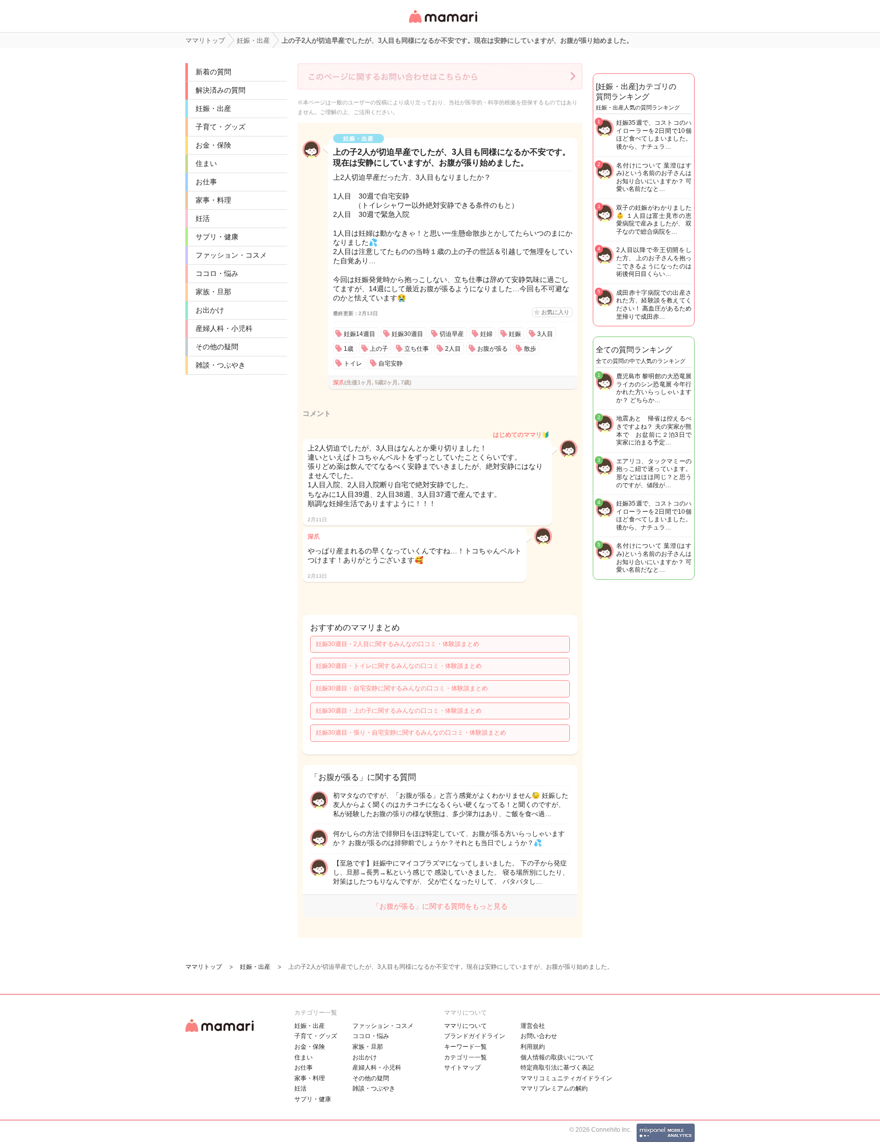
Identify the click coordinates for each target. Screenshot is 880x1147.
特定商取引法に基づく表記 (557, 1067)
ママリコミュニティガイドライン (566, 1078)
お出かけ (210, 310)
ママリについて (465, 1025)
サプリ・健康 (217, 237)
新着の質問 (213, 72)
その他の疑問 (217, 347)
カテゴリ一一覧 (465, 1057)
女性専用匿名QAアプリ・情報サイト (442, 23)
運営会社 (532, 1025)
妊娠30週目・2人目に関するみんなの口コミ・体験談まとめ (397, 644)
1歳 (348, 348)
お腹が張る (492, 348)
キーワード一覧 (465, 1046)
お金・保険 (213, 145)
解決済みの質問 (220, 90)
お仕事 (206, 182)
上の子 (379, 348)
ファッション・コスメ (231, 255)
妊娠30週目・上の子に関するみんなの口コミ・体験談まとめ (399, 710)
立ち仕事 (416, 348)
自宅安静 (390, 363)
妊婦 (486, 334)
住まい (206, 163)
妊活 (203, 218)
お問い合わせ (538, 1036)
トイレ (353, 363)
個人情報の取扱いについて (557, 1057)
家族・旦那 (213, 292)
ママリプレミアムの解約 (554, 1088)
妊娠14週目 (359, 334)
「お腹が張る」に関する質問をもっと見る (440, 906)
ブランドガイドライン (474, 1036)
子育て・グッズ (220, 127)
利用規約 (532, 1046)
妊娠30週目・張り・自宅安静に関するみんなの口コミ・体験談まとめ (411, 732)
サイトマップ (462, 1067)
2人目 (453, 348)
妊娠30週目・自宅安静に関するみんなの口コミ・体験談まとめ (402, 688)
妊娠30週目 (407, 334)
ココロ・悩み (217, 273)
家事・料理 (213, 200)
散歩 (530, 348)
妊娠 (515, 334)
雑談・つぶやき (220, 365)
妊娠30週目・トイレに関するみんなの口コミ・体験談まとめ (399, 665)
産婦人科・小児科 (224, 328)
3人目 (545, 334)
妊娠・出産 (213, 108)
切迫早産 (451, 334)
